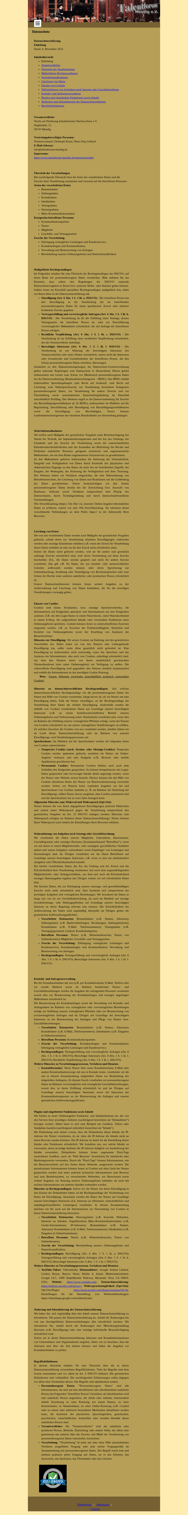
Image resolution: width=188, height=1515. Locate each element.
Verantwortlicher (50, 65)
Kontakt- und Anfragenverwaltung (61, 93)
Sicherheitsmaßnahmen (54, 77)
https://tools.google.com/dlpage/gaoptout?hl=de (101, 1290)
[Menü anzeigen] (37, 23)
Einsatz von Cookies (53, 85)
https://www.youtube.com (81, 1281)
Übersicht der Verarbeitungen (58, 69)
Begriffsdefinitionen (52, 105)
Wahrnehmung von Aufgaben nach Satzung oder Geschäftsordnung (80, 89)
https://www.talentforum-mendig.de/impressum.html (64, 157)
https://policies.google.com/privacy (61, 1285)
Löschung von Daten (53, 81)
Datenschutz (84, 1504)
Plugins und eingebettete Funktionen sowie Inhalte (70, 97)
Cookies (95, 1509)
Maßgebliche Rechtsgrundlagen (59, 73)
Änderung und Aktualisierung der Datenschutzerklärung (73, 101)
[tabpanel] (81, 73)
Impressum (102, 1504)
